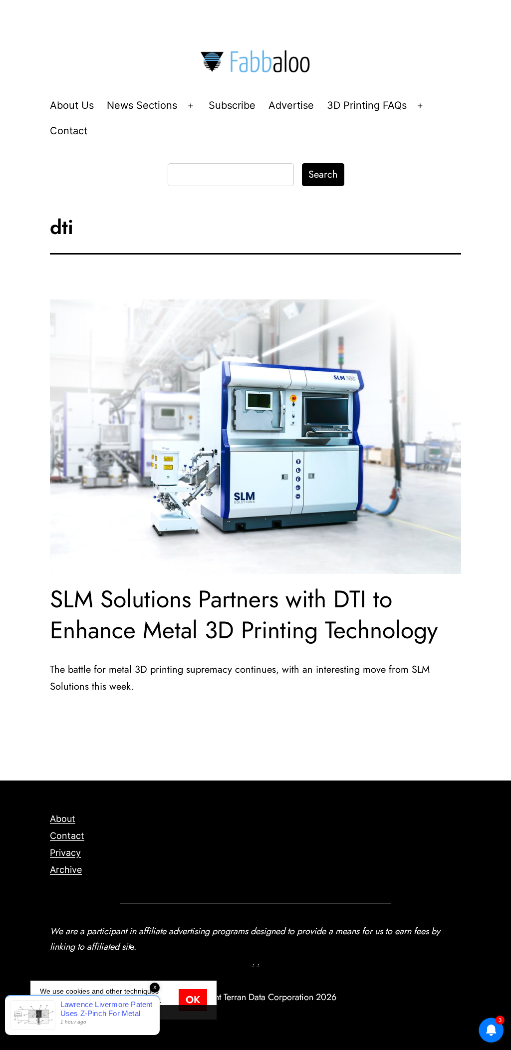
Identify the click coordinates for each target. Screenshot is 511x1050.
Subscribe (232, 105)
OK (193, 1000)
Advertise (291, 105)
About (62, 818)
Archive (66, 869)
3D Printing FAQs (367, 105)
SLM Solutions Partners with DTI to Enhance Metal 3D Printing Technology (244, 614)
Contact (68, 131)
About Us (72, 105)
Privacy (65, 852)
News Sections (142, 105)
